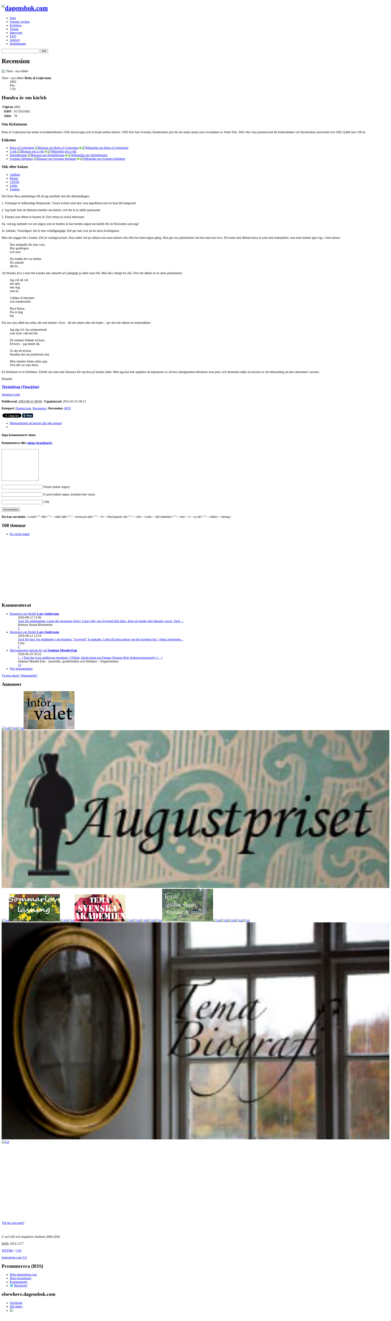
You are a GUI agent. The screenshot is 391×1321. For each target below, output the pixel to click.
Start (13, 18)
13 (19, 665)
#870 (67, 408)
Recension (39, 408)
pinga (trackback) (39, 443)
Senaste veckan (20, 21)
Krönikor (16, 25)
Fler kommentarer (21, 668)
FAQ (13, 36)
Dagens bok (23, 408)
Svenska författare (21, 158)
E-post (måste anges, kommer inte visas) (69, 494)
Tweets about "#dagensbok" (20, 675)
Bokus (14, 178)
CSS (19, 1250)
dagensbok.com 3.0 (14, 1257)
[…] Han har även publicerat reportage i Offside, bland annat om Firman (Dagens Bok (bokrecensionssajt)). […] (90, 657)
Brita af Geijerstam (22, 147)
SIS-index (16, 1306)
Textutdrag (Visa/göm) (20, 387)
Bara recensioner (20, 1278)
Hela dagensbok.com (23, 1274)
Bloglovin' (20, 1285)
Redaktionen (18, 43)
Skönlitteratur (18, 155)
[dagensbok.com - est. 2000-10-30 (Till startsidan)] (25, 8)
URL (46, 502)
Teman (14, 29)
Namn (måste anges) (56, 487)
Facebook (16, 1303)
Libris (13, 185)
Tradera (15, 189)
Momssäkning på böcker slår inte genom (36, 423)
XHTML (7, 1250)
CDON (14, 182)
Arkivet (15, 40)
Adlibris (15, 174)
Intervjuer (16, 32)
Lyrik (13, 151)
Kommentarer (18, 1282)
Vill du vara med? (13, 1223)
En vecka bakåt (20, 534)
